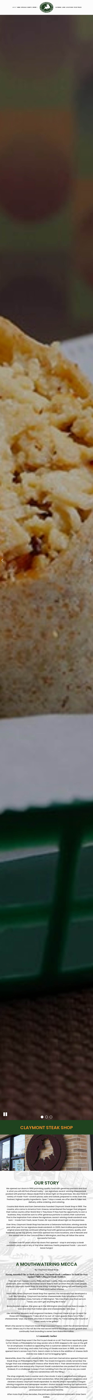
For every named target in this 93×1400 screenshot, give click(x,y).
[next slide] (90, 560)
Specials (24, 7)
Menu (18, 7)
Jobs (63, 7)
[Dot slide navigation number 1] (42, 1117)
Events (29, 7)
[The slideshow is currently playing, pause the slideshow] (5, 1114)
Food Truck (78, 7)
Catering (58, 7)
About (14, 7)
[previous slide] (2, 560)
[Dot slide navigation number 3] (51, 1117)
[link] (46, 7)
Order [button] (34, 7)
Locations (69, 7)
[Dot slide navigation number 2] (46, 1117)
